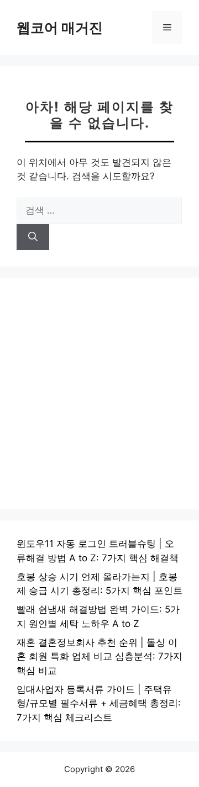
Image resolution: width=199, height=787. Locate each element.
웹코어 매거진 (60, 27)
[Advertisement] (99, 393)
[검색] (33, 237)
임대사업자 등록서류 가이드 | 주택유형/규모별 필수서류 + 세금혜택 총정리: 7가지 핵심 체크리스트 (99, 703)
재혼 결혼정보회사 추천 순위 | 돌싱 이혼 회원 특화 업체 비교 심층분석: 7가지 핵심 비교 (99, 656)
